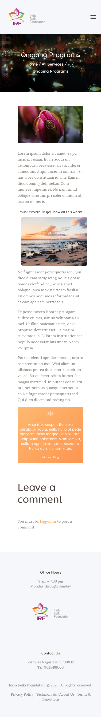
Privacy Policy (22, 694)
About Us (66, 694)
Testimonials (47, 694)
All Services (52, 64)
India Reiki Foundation (27, 685)
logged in (48, 521)
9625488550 (53, 667)
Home (32, 64)
